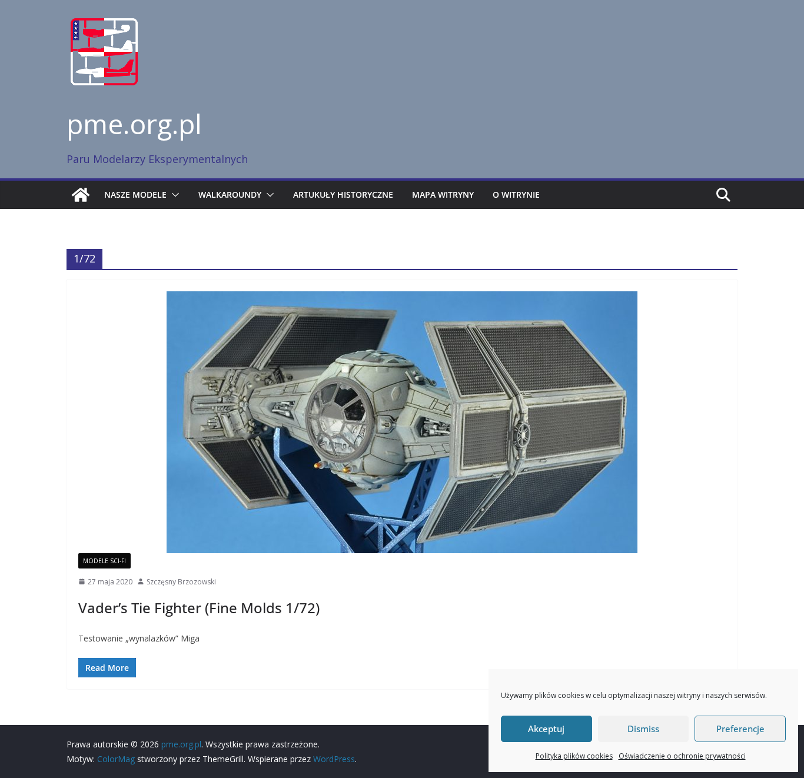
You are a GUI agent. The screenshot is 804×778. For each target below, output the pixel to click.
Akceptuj (546, 728)
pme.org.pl (134, 123)
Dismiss (643, 728)
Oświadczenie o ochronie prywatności (682, 756)
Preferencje (740, 728)
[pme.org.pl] (81, 195)
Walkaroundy (229, 194)
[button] (173, 195)
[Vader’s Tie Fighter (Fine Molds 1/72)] (402, 422)
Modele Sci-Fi (104, 561)
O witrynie (516, 194)
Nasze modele (135, 194)
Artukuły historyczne (343, 194)
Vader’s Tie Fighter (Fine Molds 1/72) (199, 607)
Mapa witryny (443, 194)
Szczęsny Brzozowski (181, 582)
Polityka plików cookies (574, 756)
